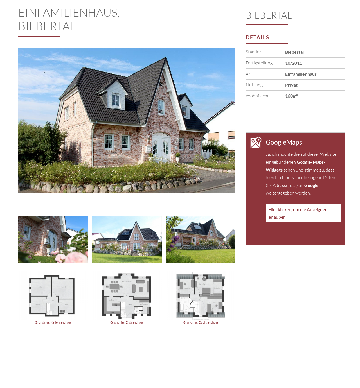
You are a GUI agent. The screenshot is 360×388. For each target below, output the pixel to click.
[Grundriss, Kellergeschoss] (53, 298)
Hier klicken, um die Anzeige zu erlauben (298, 213)
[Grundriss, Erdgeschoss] (127, 298)
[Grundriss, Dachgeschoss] (200, 298)
